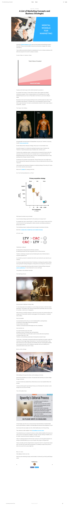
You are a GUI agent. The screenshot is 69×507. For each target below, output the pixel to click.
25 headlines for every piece (38, 430)
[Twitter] (62, 503)
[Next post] (52, 464)
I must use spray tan (24, 143)
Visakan (23, 169)
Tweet (37, 467)
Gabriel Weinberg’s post (26, 44)
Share (33, 467)
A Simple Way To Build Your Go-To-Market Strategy (32, 229)
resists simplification (20, 267)
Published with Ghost (34, 503)
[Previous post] (17, 464)
